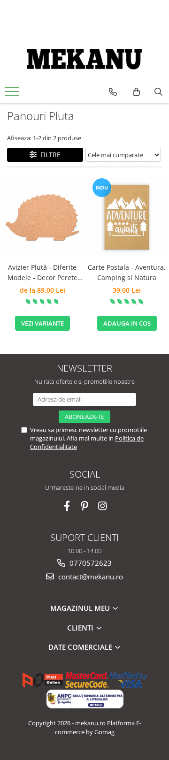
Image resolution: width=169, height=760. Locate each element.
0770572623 (90, 563)
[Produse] (13, 94)
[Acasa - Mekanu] (84, 59)
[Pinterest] (85, 506)
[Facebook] (67, 506)
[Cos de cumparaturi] (136, 92)
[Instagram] (102, 506)
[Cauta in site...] (158, 92)
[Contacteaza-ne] (112, 92)
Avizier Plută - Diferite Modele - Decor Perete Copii (42, 273)
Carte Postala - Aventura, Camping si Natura (127, 272)
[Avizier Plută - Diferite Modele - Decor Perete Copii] (42, 217)
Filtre (49, 154)
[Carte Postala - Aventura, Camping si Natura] (126, 217)
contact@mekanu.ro (89, 576)
